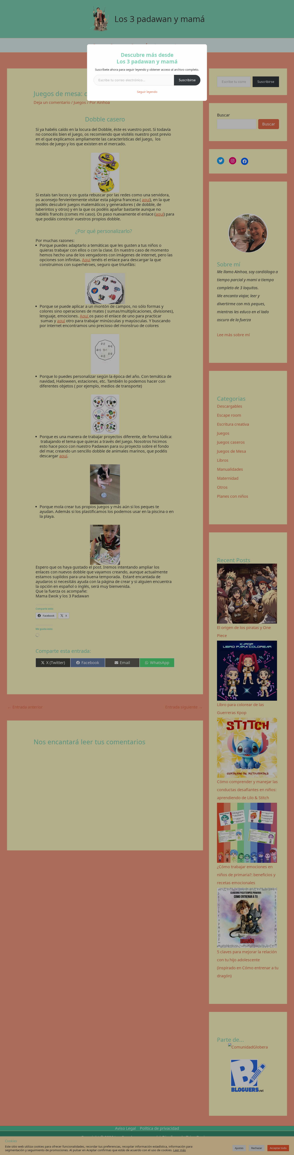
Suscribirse (187, 80)
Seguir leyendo (147, 92)
